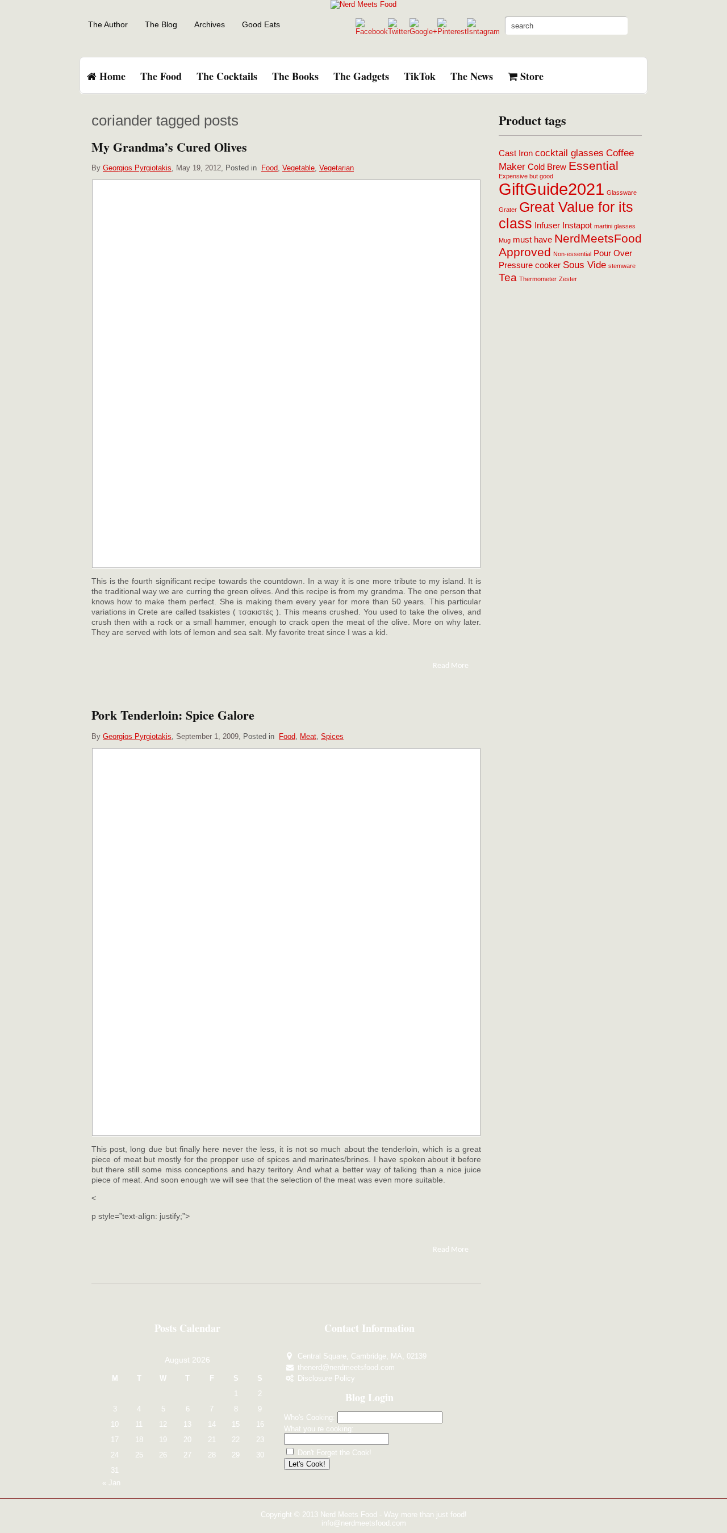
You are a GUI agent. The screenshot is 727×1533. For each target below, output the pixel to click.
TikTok (420, 76)
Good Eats (261, 24)
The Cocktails (227, 76)
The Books (295, 76)
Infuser (547, 225)
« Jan (111, 1482)
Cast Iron (516, 153)
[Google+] (423, 31)
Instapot (577, 225)
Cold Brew (547, 167)
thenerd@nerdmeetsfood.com (346, 1367)
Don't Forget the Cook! (333, 1452)
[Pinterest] (452, 31)
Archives (209, 24)
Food (269, 168)
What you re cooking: (319, 1429)
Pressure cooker (530, 265)
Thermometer (538, 278)
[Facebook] (372, 31)
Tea (508, 277)
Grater (508, 209)
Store (530, 76)
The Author (108, 24)
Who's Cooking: (309, 1417)
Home (111, 76)
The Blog (161, 24)
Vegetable (298, 168)
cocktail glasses (569, 152)
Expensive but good (526, 176)
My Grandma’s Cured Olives (169, 146)
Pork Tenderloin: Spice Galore (172, 714)
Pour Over (613, 253)
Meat (308, 736)
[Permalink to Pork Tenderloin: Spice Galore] (286, 942)
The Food (161, 76)
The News (471, 76)
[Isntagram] (483, 31)
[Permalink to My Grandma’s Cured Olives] (286, 373)
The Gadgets (361, 76)
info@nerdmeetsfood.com (363, 1523)
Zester (568, 278)
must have (532, 239)
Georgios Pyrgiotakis (137, 168)
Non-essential (572, 253)
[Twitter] (399, 31)
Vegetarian (336, 168)
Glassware (622, 192)
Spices (332, 736)
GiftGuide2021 (551, 188)
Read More (451, 666)
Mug (505, 240)
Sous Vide (584, 264)
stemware (622, 265)
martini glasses (615, 226)
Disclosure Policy (326, 1378)
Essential (594, 165)
